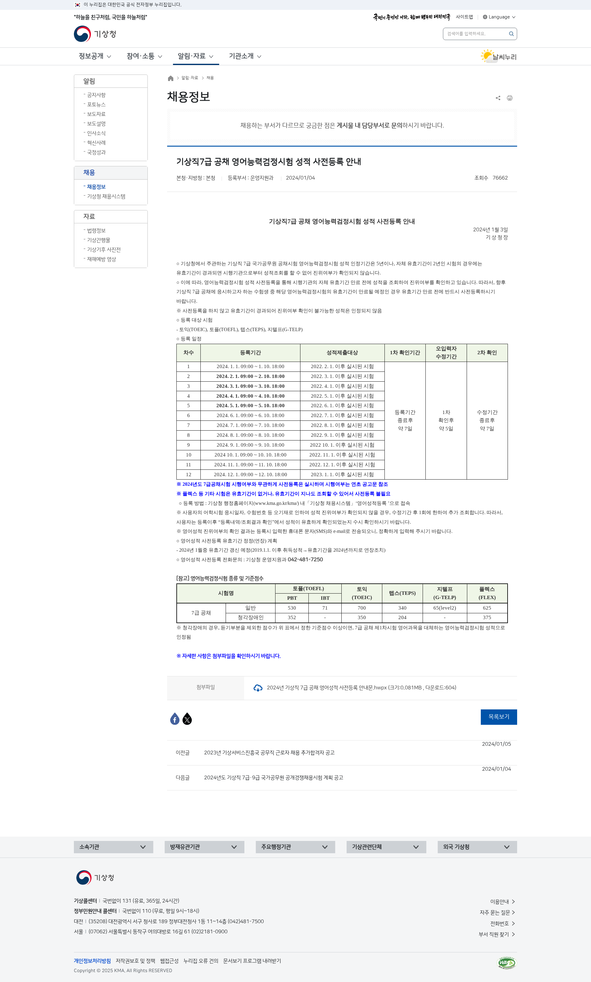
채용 (210, 78)
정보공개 (91, 56)
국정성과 (96, 152)
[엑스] (187, 718)
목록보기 (498, 717)
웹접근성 (169, 961)
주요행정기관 (276, 847)
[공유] (498, 98)
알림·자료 (192, 56)
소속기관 (89, 847)
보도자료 (96, 114)
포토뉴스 (96, 105)
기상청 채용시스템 (106, 196)
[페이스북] (174, 718)
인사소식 (96, 133)
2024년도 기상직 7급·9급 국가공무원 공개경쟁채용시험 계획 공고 (357, 773)
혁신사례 (96, 143)
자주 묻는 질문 (495, 912)
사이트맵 (464, 17)
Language (499, 17)
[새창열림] (498, 56)
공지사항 (96, 95)
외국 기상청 (456, 847)
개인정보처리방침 (92, 961)
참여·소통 (141, 56)
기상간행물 (98, 240)
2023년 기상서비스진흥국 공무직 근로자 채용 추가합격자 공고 (357, 748)
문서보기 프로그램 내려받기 (252, 961)
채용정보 (96, 187)
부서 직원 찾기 (494, 934)
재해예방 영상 (101, 259)
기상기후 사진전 (104, 250)
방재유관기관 (185, 847)
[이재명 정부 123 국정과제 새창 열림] (411, 17)
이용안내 (500, 902)
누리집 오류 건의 (200, 961)
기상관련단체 (367, 847)
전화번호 (500, 924)
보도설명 (96, 124)
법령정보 (96, 230)
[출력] (510, 98)
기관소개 (241, 56)
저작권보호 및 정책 (135, 961)
